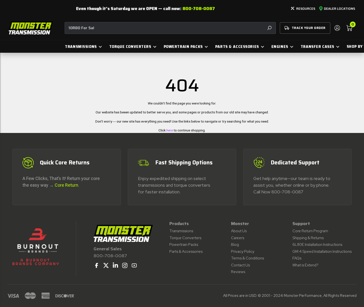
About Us (239, 231)
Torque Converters (185, 237)
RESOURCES (305, 8)
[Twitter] (106, 265)
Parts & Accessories (186, 251)
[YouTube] (134, 265)
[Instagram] (125, 265)
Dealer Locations (339, 8)
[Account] (337, 28)
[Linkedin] (115, 265)
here (169, 130)
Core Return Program (310, 231)
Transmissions (181, 231)
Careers (237, 237)
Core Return (66, 185)
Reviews (238, 271)
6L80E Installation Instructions (317, 244)
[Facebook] (97, 265)
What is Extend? (305, 265)
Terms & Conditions (247, 258)
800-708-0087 (198, 8)
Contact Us (240, 265)
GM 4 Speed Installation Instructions (322, 251)
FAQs (296, 258)
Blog (235, 244)
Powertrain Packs (183, 244)
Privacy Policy (242, 251)
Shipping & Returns (308, 237)
